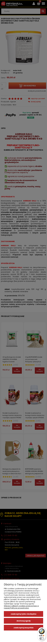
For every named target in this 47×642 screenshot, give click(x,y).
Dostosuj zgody (24, 621)
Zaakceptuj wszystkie (24, 627)
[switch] (42, 638)
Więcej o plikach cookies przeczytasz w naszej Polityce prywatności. (21, 607)
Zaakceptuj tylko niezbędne (23, 614)
